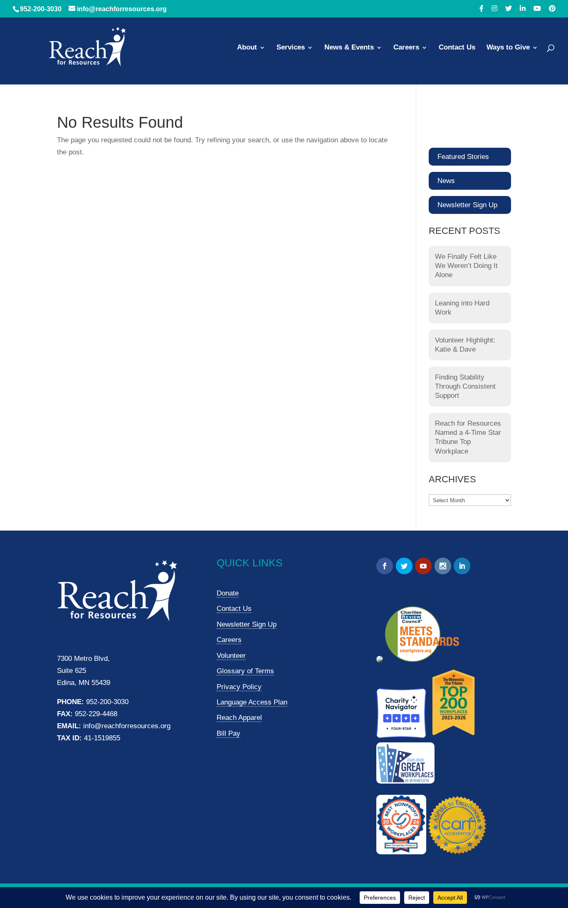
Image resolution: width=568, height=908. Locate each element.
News (446, 181)
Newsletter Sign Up (467, 205)
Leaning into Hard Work (462, 307)
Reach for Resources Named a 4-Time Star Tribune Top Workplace (468, 437)
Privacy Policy (239, 687)
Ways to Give (508, 48)
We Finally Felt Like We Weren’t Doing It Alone (466, 266)
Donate (228, 593)
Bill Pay (228, 733)
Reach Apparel (239, 718)
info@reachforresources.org (126, 726)
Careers (406, 48)
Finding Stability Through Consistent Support (465, 386)
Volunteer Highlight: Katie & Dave (465, 344)
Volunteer (231, 656)
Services (291, 48)
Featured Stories (463, 157)
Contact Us (457, 48)
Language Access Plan (252, 702)
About (247, 48)
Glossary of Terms (245, 671)
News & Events (349, 48)
